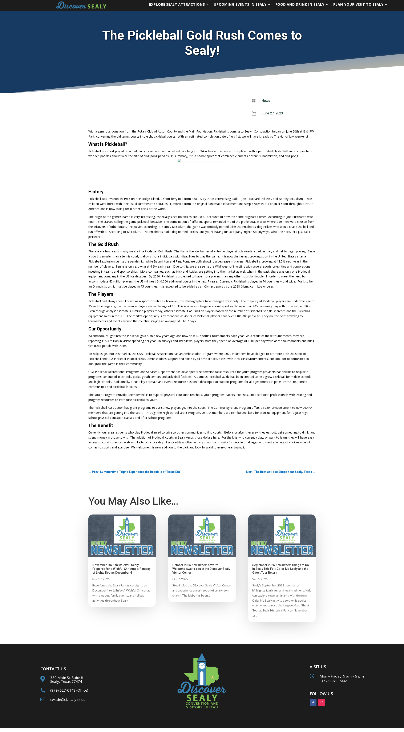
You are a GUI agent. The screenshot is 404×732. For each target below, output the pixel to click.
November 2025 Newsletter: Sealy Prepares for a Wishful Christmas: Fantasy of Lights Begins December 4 (121, 568)
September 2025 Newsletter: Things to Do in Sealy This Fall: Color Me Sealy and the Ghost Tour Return (280, 568)
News (266, 101)
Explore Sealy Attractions (177, 5)
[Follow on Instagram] (321, 702)
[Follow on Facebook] (313, 702)
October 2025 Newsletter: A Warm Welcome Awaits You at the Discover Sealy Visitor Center (201, 568)
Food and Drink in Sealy (299, 5)
